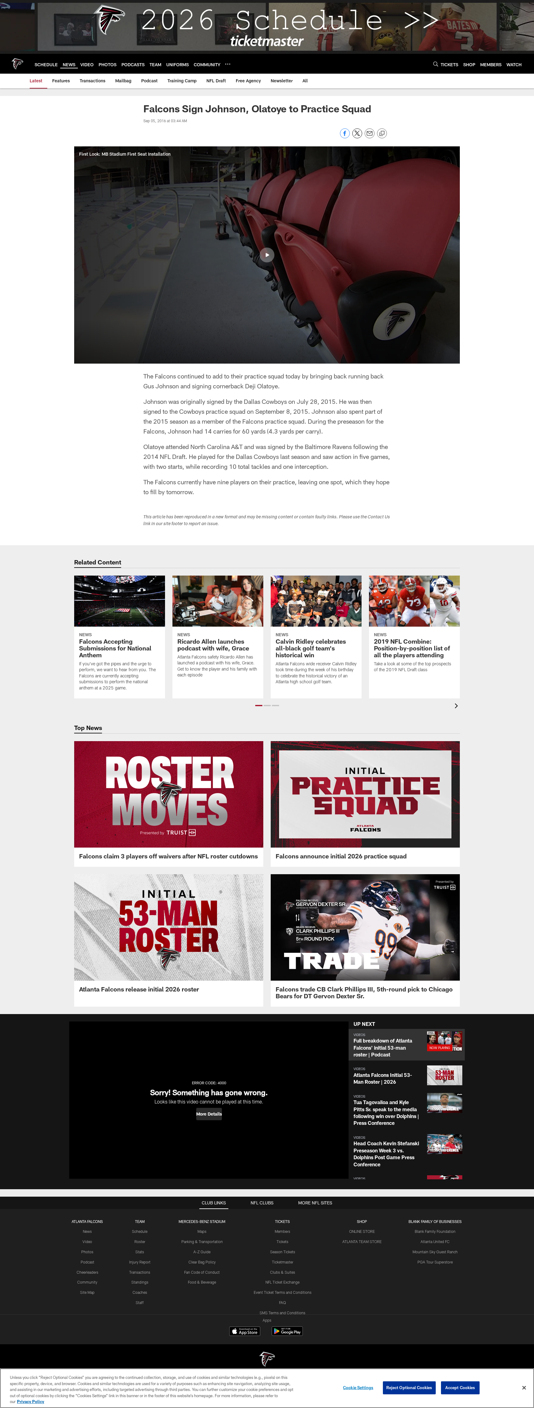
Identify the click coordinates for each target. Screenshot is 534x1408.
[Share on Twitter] (357, 136)
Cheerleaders (87, 1272)
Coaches (140, 1292)
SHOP (362, 1221)
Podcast (87, 1262)
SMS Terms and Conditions (282, 1313)
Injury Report (139, 1262)
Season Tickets (282, 1252)
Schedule (139, 1231)
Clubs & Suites (282, 1272)
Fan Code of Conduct (202, 1272)
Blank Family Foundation (435, 1231)
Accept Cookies (460, 1387)
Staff (140, 1302)
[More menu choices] (227, 64)
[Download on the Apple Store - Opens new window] (245, 1332)
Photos (87, 1252)
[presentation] (457, 706)
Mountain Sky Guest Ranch (435, 1252)
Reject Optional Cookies (409, 1387)
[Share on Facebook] (345, 136)
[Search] (435, 64)
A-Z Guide (201, 1252)
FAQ (282, 1302)
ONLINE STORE (362, 1231)
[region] (267, 1388)
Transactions (139, 1272)
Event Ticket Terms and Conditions (283, 1292)
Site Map (87, 1292)
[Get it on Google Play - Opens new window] (287, 1334)
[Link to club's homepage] (17, 63)
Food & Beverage (202, 1282)
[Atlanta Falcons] (267, 1360)
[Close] (524, 1388)
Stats (139, 1252)
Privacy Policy (30, 1401)
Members (282, 1231)
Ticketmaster (282, 1262)
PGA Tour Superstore (435, 1262)
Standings (139, 1282)
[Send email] (370, 136)
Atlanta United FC (435, 1241)
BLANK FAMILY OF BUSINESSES (435, 1221)
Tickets (282, 1241)
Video (87, 1241)
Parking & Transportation (202, 1241)
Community (87, 1282)
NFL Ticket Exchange (282, 1282)
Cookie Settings (358, 1387)
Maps (201, 1231)
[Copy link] (382, 133)
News (87, 1231)
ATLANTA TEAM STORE (362, 1241)
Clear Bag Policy (202, 1262)
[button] (267, 255)
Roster (139, 1241)
